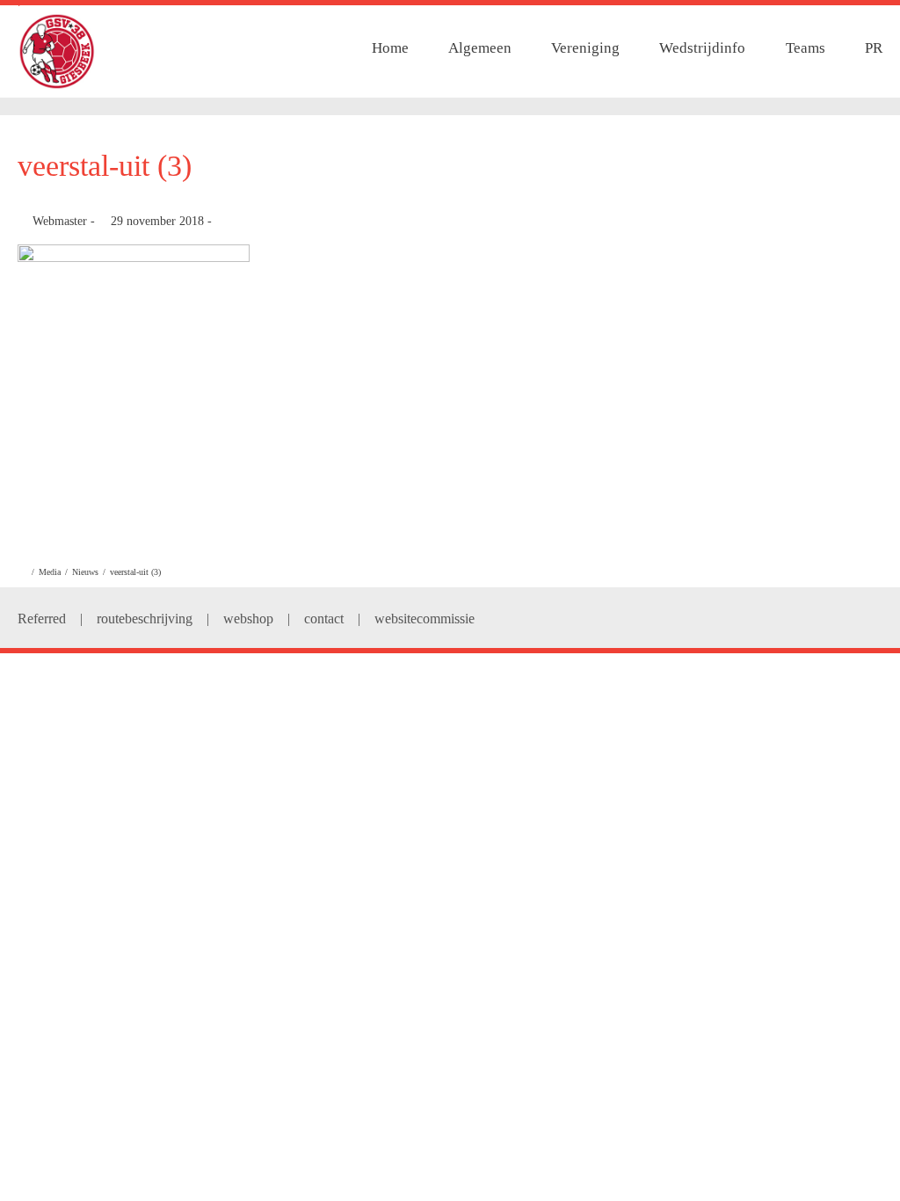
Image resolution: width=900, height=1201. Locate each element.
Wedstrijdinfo (702, 48)
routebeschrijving (144, 618)
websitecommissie (424, 618)
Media (50, 572)
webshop (248, 618)
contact (324, 618)
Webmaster (60, 221)
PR (873, 48)
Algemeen (480, 48)
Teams (805, 48)
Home (390, 48)
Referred (42, 618)
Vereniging (585, 48)
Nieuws (85, 572)
